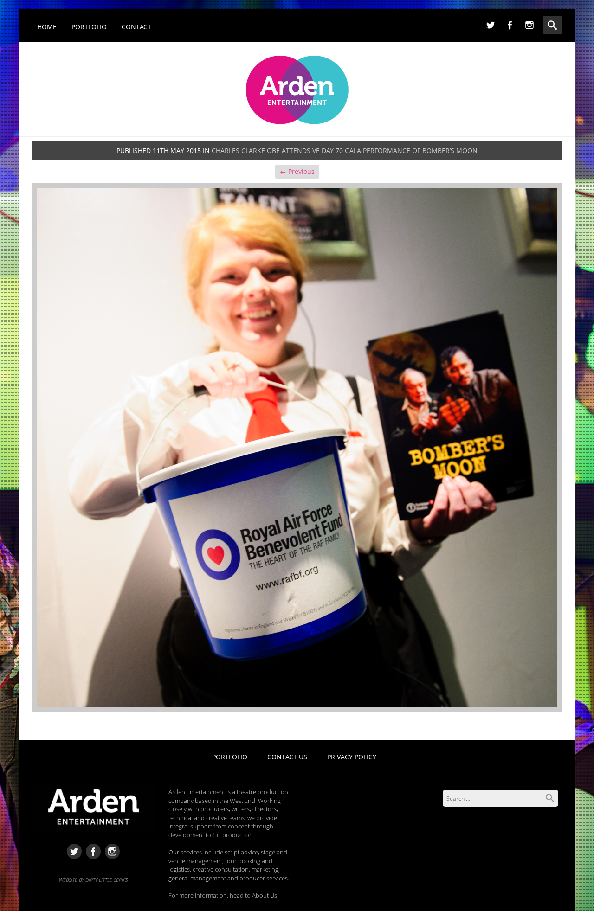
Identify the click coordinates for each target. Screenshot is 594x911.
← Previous (297, 171)
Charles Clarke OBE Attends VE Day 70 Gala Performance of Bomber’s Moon (345, 150)
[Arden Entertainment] (297, 87)
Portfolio (89, 26)
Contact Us (287, 756)
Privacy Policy (351, 756)
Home (47, 26)
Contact (136, 26)
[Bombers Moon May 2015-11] (297, 447)
